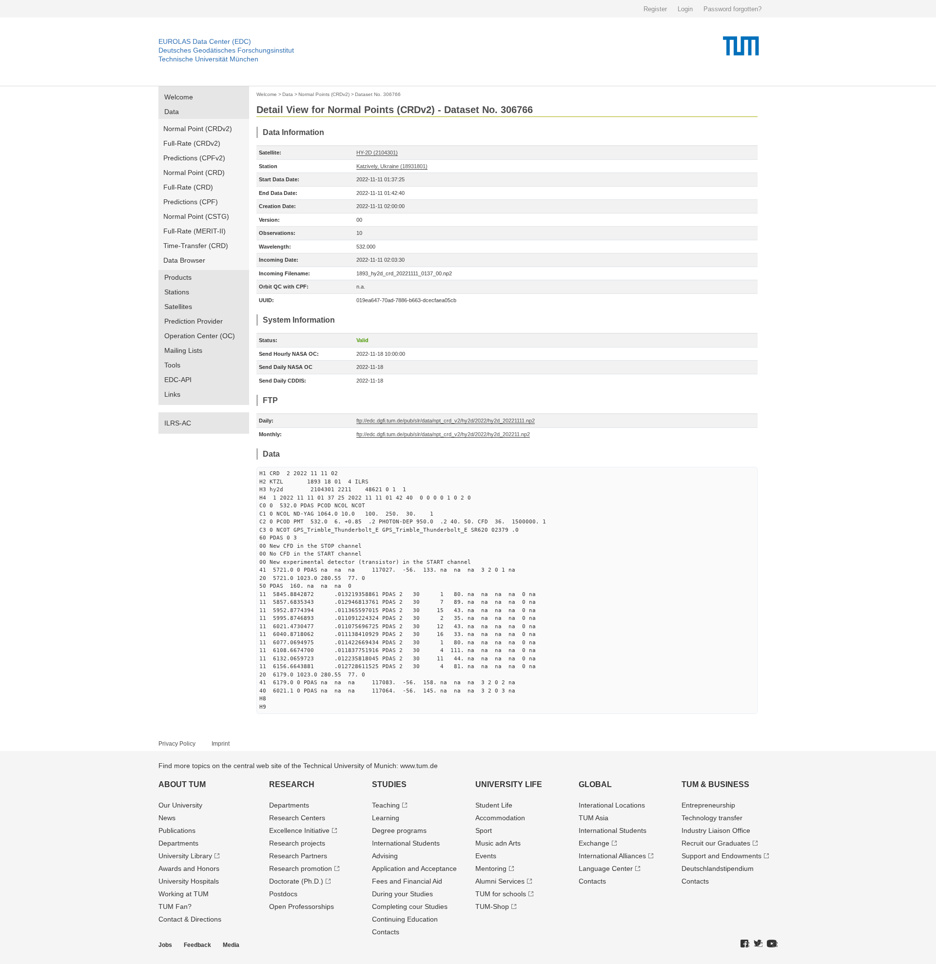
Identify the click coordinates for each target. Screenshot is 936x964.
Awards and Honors (188, 868)
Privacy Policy (176, 743)
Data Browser (184, 260)
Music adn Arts (498, 843)
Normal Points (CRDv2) (324, 94)
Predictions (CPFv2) (194, 158)
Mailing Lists (183, 350)
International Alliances (612, 856)
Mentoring (491, 868)
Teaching (386, 805)
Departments (178, 843)
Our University (180, 805)
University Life (508, 784)
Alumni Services (500, 881)
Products (178, 277)
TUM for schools (500, 894)
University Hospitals (188, 881)
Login (685, 9)
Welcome (178, 97)
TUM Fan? (175, 906)
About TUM (182, 784)
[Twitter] (758, 944)
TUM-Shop (492, 906)
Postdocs (283, 894)
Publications (176, 830)
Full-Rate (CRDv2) (191, 143)
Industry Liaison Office (716, 830)
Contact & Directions (189, 919)
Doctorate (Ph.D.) (296, 881)
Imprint (221, 743)
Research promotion (300, 868)
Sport (483, 830)
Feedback (197, 945)
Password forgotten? (732, 9)
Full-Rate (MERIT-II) (194, 231)
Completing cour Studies (410, 906)
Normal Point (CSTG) (196, 216)
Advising (385, 856)
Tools (172, 365)
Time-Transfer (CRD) (195, 246)
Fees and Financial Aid (407, 881)
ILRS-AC (177, 423)
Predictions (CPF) (190, 202)
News (167, 818)
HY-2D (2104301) (377, 152)
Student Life (493, 805)
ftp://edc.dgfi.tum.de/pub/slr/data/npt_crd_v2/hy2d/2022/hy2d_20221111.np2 (445, 421)
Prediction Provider (193, 321)
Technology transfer (712, 818)
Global (595, 784)
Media (231, 945)
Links (172, 394)
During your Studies (402, 894)
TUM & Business (715, 784)
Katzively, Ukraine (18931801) (392, 166)
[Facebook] (745, 944)
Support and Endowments (721, 856)
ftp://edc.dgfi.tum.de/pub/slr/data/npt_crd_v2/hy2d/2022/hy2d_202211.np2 (443, 434)
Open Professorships (301, 906)
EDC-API (178, 380)
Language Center (606, 868)
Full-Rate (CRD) (188, 187)
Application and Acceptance (414, 868)
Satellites (178, 306)
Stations (176, 292)
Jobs (165, 945)
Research (291, 784)
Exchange (594, 843)
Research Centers (297, 818)
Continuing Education (405, 919)
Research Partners (298, 856)
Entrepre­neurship (708, 805)
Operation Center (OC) (199, 336)
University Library (185, 856)
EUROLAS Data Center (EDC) (204, 41)
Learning (385, 818)
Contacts (385, 932)
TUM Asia (593, 818)
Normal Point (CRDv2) (197, 129)
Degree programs (399, 830)
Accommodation (500, 818)
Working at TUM (183, 894)
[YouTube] (772, 944)
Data (171, 112)
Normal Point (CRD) (194, 172)
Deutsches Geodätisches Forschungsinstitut (226, 50)
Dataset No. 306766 (378, 94)
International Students (406, 843)
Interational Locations (612, 805)
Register (655, 9)
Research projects (297, 843)
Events (485, 856)
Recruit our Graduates (716, 843)
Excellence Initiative (299, 830)
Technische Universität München (208, 59)
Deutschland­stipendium (718, 868)
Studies (389, 784)
